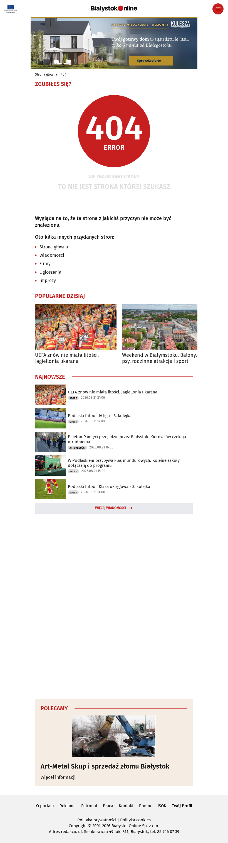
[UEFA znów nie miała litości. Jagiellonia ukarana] (76, 327)
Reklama (68, 805)
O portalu (45, 805)
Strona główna (46, 74)
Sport (73, 398)
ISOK (162, 805)
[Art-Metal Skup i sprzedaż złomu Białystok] (114, 736)
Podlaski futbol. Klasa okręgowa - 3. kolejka (109, 486)
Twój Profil (182, 805)
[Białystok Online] (114, 9)
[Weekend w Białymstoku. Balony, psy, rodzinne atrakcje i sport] (163, 327)
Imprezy (47, 280)
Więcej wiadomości (110, 508)
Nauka (73, 471)
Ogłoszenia (50, 272)
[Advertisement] (114, 605)
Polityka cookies (135, 819)
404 (63, 74)
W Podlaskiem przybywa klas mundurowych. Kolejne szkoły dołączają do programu (124, 463)
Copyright (78, 825)
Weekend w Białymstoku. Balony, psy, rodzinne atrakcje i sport (159, 358)
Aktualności (77, 448)
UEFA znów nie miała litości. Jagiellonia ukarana (67, 358)
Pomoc (145, 805)
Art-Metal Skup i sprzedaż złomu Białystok (105, 766)
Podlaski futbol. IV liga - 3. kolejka (100, 415)
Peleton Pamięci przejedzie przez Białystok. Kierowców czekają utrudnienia (127, 439)
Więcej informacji (58, 777)
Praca (108, 805)
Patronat (89, 805)
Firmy (45, 263)
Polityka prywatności (96, 819)
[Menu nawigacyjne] (218, 8)
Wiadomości (51, 255)
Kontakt (126, 805)
